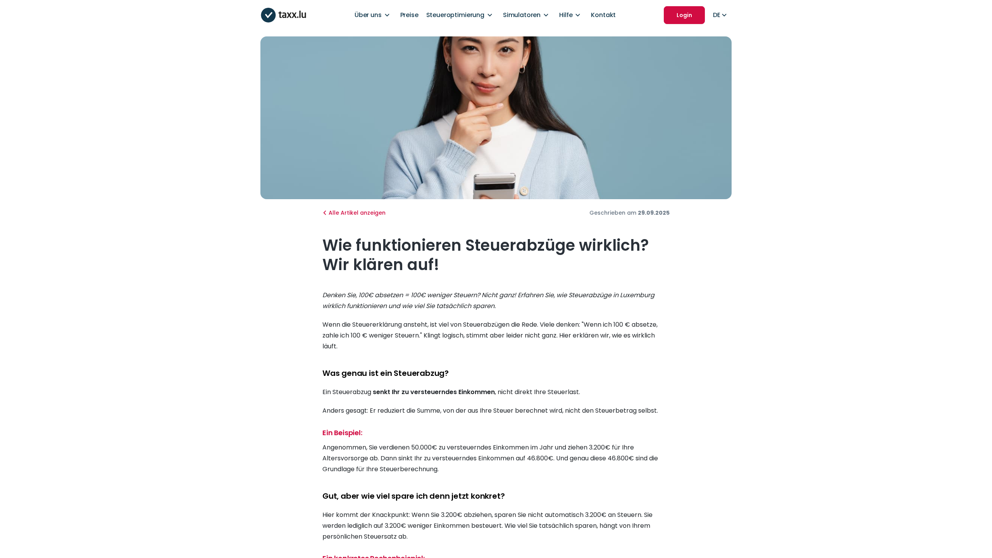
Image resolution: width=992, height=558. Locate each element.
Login (684, 15)
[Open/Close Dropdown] (387, 15)
